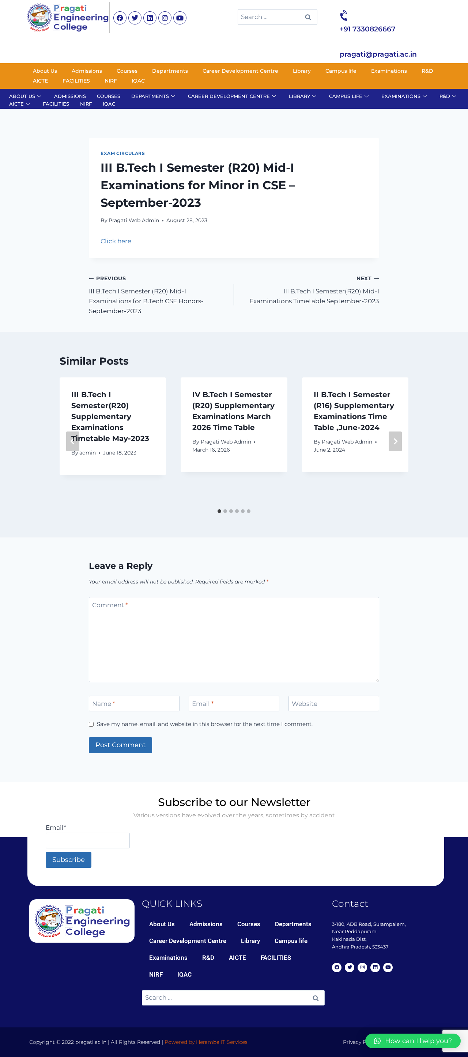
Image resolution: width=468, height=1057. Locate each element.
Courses (127, 71)
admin (87, 453)
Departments (170, 71)
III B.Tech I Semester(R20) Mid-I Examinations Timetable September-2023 (314, 290)
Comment (110, 605)
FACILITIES (76, 80)
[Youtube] (179, 17)
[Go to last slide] (72, 441)
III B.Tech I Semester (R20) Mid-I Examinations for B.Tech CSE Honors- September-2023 (146, 295)
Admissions (87, 71)
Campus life (340, 71)
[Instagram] (164, 17)
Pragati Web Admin (134, 220)
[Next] (395, 441)
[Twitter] (134, 17)
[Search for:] (277, 16)
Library (302, 71)
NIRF (111, 80)
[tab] (219, 511)
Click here (116, 241)
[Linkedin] (149, 17)
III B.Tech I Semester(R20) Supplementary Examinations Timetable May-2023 (110, 416)
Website (304, 703)
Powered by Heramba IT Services (206, 1042)
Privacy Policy (360, 1042)
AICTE (40, 80)
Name (103, 703)
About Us (45, 71)
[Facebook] (120, 17)
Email (203, 703)
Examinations (389, 71)
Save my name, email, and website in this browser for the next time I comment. (205, 723)
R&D (427, 71)
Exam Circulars (123, 153)
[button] (413, 1041)
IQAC (138, 80)
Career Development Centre (240, 71)
